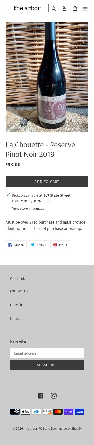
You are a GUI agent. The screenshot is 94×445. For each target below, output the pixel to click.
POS (41, 428)
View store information (29, 208)
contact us (19, 290)
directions (18, 304)
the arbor (30, 428)
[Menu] (85, 8)
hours (15, 318)
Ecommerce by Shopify (66, 428)
